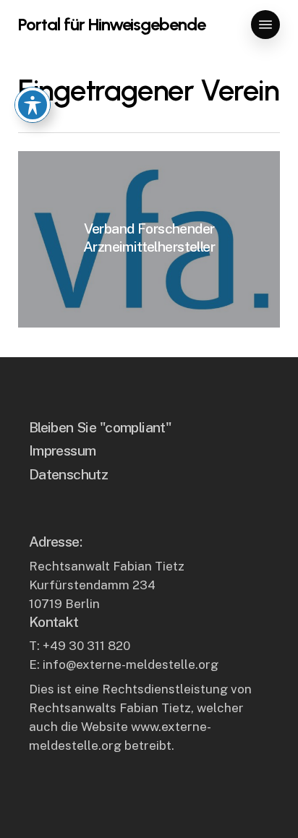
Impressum (62, 450)
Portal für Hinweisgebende (111, 24)
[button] (265, 25)
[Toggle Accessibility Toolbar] (32, 104)
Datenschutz (68, 474)
